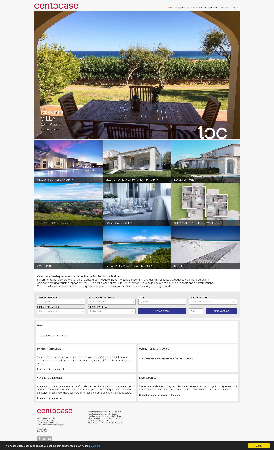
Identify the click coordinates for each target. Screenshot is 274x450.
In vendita (180, 8)
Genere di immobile (47, 297)
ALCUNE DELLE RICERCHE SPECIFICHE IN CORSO (167, 358)
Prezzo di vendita (97, 307)
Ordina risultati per (48, 307)
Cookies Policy (42, 431)
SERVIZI (202, 8)
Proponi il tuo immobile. (49, 398)
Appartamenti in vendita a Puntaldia (101, 420)
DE (238, 8)
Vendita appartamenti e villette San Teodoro (104, 412)
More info (95, 445)
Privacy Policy (42, 429)
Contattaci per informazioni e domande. (160, 395)
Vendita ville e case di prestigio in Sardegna (105, 416)
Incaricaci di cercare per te (51, 369)
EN (234, 8)
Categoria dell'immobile (101, 297)
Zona (141, 297)
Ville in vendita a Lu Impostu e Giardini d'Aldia (105, 422)
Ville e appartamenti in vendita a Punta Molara (105, 418)
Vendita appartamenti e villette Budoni (102, 414)
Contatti (212, 8)
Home (170, 8)
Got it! (259, 445)
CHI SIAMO (192, 8)
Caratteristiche (198, 297)
